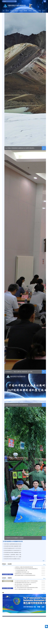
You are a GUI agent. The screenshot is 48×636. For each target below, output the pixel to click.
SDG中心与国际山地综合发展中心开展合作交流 (23, 87)
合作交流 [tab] (4, 76)
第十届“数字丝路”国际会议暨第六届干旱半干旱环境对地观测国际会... (27, 79)
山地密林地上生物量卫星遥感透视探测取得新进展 (24, 65)
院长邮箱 (11, 247)
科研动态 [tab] (4, 62)
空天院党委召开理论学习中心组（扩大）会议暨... (13, 54)
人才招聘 (39, 10)
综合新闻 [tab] (10, 62)
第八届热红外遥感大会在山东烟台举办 (22, 84)
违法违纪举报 (25, 247)
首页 (3, 10)
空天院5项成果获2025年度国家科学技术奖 (13, 39)
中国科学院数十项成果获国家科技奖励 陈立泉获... (13, 42)
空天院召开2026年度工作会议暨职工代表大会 (12, 57)
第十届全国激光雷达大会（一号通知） (15, 218)
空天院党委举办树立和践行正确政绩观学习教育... (13, 44)
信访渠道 (38, 247)
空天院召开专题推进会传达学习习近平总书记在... (13, 46)
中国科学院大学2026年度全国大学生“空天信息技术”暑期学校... (19, 228)
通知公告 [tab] (7, 214)
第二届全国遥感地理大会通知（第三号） (15, 223)
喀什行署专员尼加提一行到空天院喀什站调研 (23, 82)
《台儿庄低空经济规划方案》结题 (21, 68)
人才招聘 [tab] (13, 214)
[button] (16, 11)
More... (44, 62)
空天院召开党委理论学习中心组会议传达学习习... (13, 48)
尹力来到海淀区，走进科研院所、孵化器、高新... (13, 52)
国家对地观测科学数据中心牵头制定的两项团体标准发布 (25, 73)
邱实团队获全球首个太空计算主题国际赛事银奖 (23, 71)
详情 (43, 35)
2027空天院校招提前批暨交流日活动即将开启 (14, 35)
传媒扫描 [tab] (10, 76)
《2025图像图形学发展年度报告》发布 (22, 70)
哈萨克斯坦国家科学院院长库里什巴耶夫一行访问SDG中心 (25, 80)
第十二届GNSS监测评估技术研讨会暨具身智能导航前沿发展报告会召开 (27, 85)
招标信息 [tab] (19, 214)
